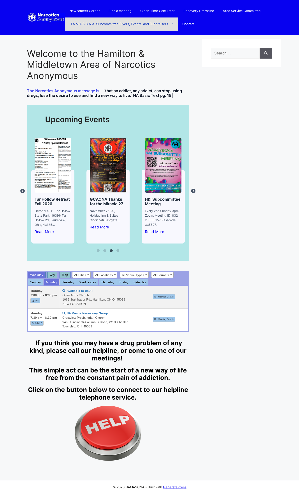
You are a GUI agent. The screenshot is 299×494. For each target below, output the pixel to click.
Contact (188, 24)
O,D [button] (37, 300)
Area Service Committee (242, 11)
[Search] (266, 53)
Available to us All (80, 290)
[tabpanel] (53, 191)
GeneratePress (174, 487)
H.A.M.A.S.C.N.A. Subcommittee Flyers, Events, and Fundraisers (118, 24)
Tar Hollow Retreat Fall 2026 (52, 165)
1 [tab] (98, 251)
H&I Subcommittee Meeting (163, 165)
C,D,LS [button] (38, 323)
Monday (51, 282)
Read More (44, 232)
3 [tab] (111, 251)
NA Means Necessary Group (87, 313)
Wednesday (87, 282)
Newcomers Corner (84, 11)
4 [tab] (118, 251)
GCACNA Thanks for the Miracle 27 (108, 165)
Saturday (140, 282)
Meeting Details (165, 297)
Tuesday (68, 282)
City (52, 275)
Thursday (107, 282)
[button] (33, 301)
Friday (124, 282)
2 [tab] (104, 251)
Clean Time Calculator (157, 11)
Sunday (35, 282)
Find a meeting (120, 11)
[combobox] (81, 275)
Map (65, 275)
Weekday (36, 275)
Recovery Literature (198, 11)
